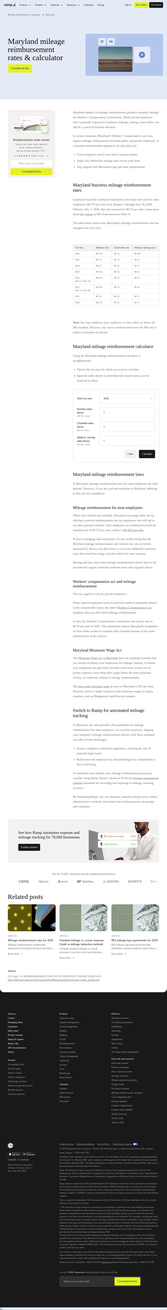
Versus (11, 1052)
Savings (115, 1035)
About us (12, 1014)
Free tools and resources (122, 1059)
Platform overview (120, 1018)
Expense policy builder (122, 1110)
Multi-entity (116, 1043)
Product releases (15, 1035)
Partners (39, 5)
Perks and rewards (119, 1063)
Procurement (65, 1048)
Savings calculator (119, 1076)
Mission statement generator (124, 1080)
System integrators (16, 1077)
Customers (89, 5)
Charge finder (117, 1084)
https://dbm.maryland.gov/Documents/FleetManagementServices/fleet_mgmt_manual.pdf (53, 980)
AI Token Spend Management (125, 1052)
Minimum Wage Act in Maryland (98, 658)
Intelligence (116, 1026)
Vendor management (69, 1056)
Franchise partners (16, 1094)
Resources (71, 5)
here (124, 1241)
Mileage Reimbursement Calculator (24, 15)
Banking (63, 1035)
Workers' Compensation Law (134, 607)
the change (86, 214)
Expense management (69, 1022)
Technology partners (17, 1081)
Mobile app (65, 1073)
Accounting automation (122, 1022)
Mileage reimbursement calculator (127, 1093)
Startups (63, 1088)
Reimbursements (67, 1043)
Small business (66, 1093)
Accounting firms (16, 1064)
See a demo (141, 5)
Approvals (64, 1060)
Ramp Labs (13, 1043)
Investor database (119, 1101)
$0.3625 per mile (133, 530)
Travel (63, 1039)
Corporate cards (67, 1018)
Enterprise (64, 1101)
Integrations (116, 1039)
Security (63, 1065)
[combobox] (127, 398)
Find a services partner (121, 1071)
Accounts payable (68, 1052)
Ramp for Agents (15, 1039)
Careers (11, 1018)
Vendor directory (119, 1114)
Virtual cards (117, 1118)
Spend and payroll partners (20, 1085)
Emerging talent (15, 1022)
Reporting (116, 1031)
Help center (13, 1031)
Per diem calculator (120, 1088)
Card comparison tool (121, 1097)
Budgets (63, 1031)
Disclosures (106, 1262)
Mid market (65, 1097)
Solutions (55, 5)
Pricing (101, 5)
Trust (62, 1069)
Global (114, 1048)
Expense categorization (122, 1105)
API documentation (17, 1048)
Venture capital (15, 1073)
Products (23, 5)
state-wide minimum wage (94, 686)
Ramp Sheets (65, 1077)
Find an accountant (120, 1067)
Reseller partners (15, 1090)
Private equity (14, 1068)
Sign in (128, 5)
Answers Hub (117, 1122)
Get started (156, 5)
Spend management (68, 1026)
